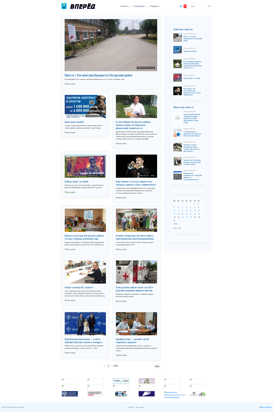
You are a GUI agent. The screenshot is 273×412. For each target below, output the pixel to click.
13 (186, 211)
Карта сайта (140, 407)
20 (186, 214)
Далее (157, 366)
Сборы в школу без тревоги (79, 287)
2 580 (115, 366)
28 (191, 217)
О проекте (131, 407)
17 (174, 214)
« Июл (176, 224)
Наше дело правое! (74, 122)
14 (190, 211)
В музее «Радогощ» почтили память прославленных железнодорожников (135, 237)
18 (178, 214)
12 (182, 211)
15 (194, 211)
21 (190, 214)
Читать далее (70, 84)
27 (186, 217)
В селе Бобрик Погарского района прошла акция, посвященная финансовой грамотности (133, 125)
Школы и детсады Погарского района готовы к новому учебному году (84, 237)
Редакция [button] (154, 6)
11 (178, 211)
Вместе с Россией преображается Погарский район (98, 75)
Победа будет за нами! (76, 181)
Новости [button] (124, 6)
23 (199, 214)
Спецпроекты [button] (139, 6)
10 (174, 211)
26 (182, 217)
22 (195, 214)
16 (198, 211)
